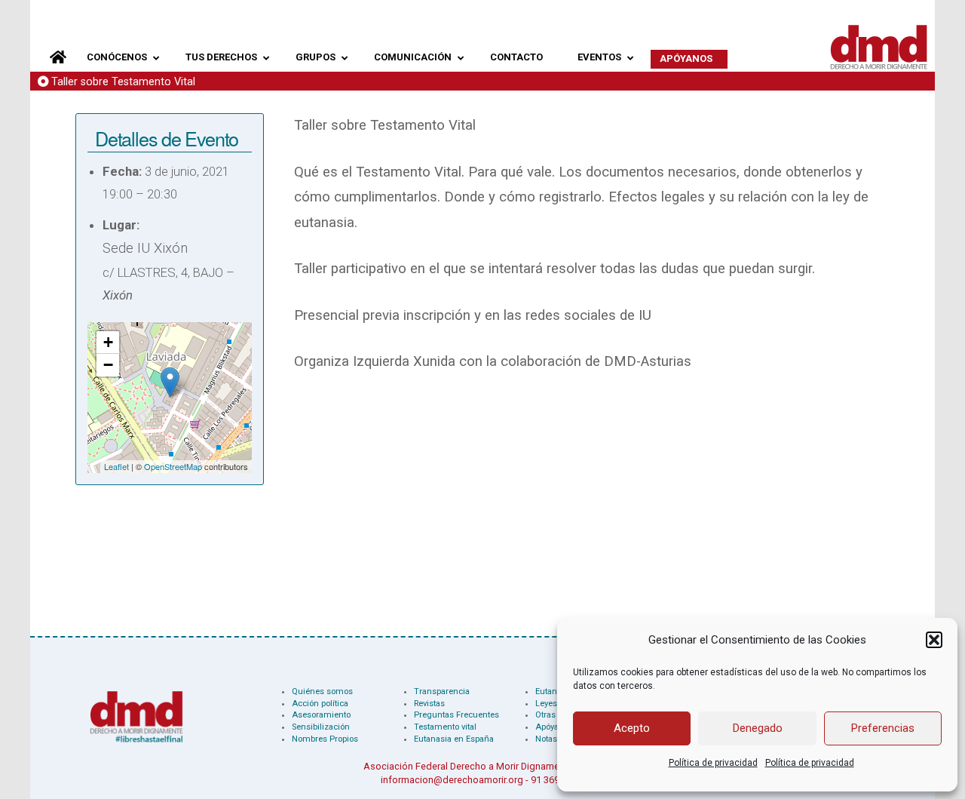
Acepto (632, 728)
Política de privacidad (713, 763)
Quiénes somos (322, 691)
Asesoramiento (321, 715)
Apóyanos (554, 727)
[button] (934, 639)
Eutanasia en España (454, 739)
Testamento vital (445, 727)
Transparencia (442, 691)
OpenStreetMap (173, 466)
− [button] (108, 364)
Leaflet (116, 466)
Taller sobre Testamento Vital (123, 81)
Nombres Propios (325, 739)
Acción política (320, 703)
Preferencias (882, 728)
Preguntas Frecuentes (456, 715)
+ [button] (108, 342)
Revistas (429, 703)
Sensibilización (321, 727)
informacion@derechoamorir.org (452, 779)
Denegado (758, 728)
